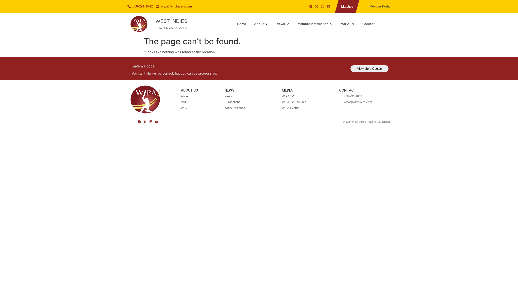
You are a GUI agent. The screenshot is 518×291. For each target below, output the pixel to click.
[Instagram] (322, 6)
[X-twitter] (316, 6)
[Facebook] (310, 6)
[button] (261, 24)
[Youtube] (328, 6)
